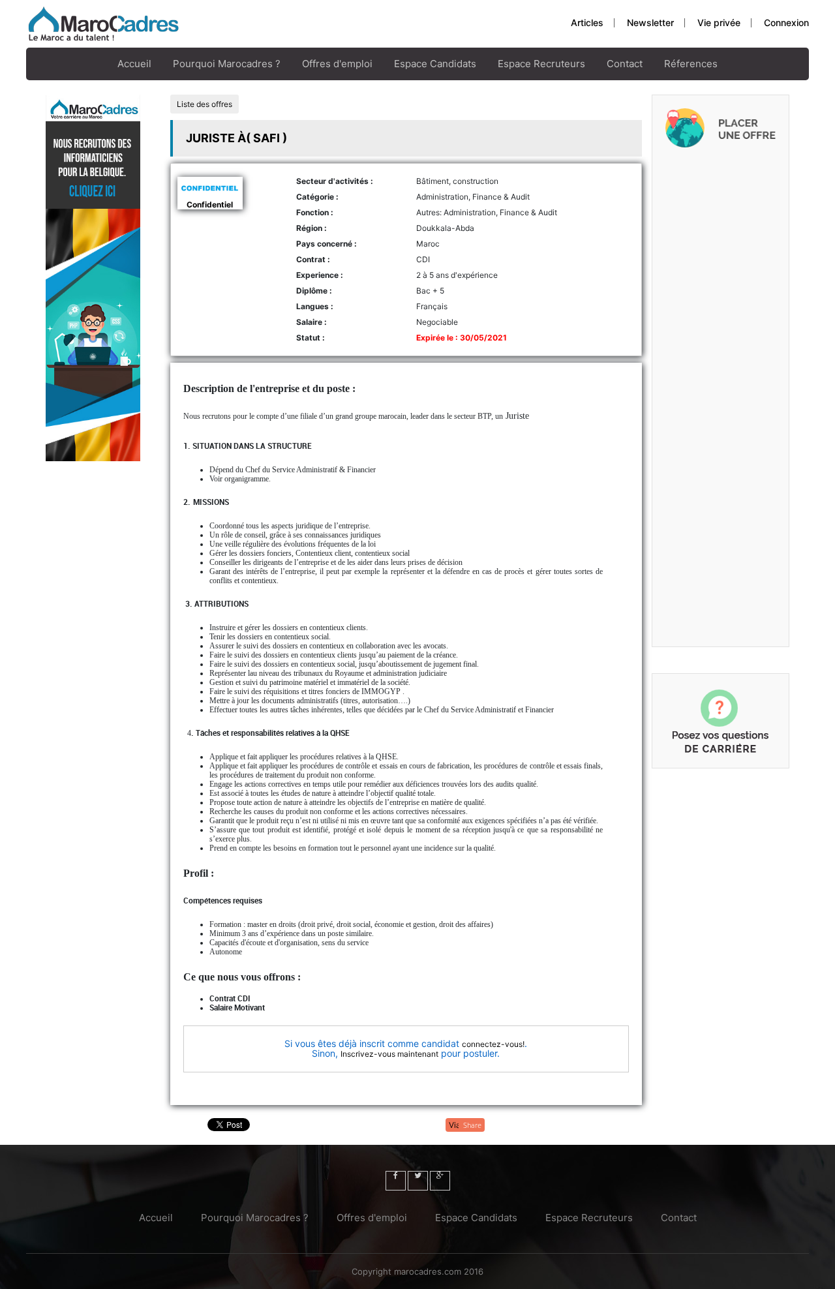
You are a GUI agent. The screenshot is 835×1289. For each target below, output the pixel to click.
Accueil (134, 63)
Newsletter (650, 22)
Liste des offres (204, 104)
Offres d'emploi (337, 63)
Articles (587, 22)
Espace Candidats (435, 63)
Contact (625, 63)
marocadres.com (427, 1271)
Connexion (786, 22)
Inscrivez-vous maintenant (389, 1054)
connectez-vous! (493, 1044)
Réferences (691, 63)
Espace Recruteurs (541, 63)
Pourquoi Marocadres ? (227, 63)
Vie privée (718, 22)
